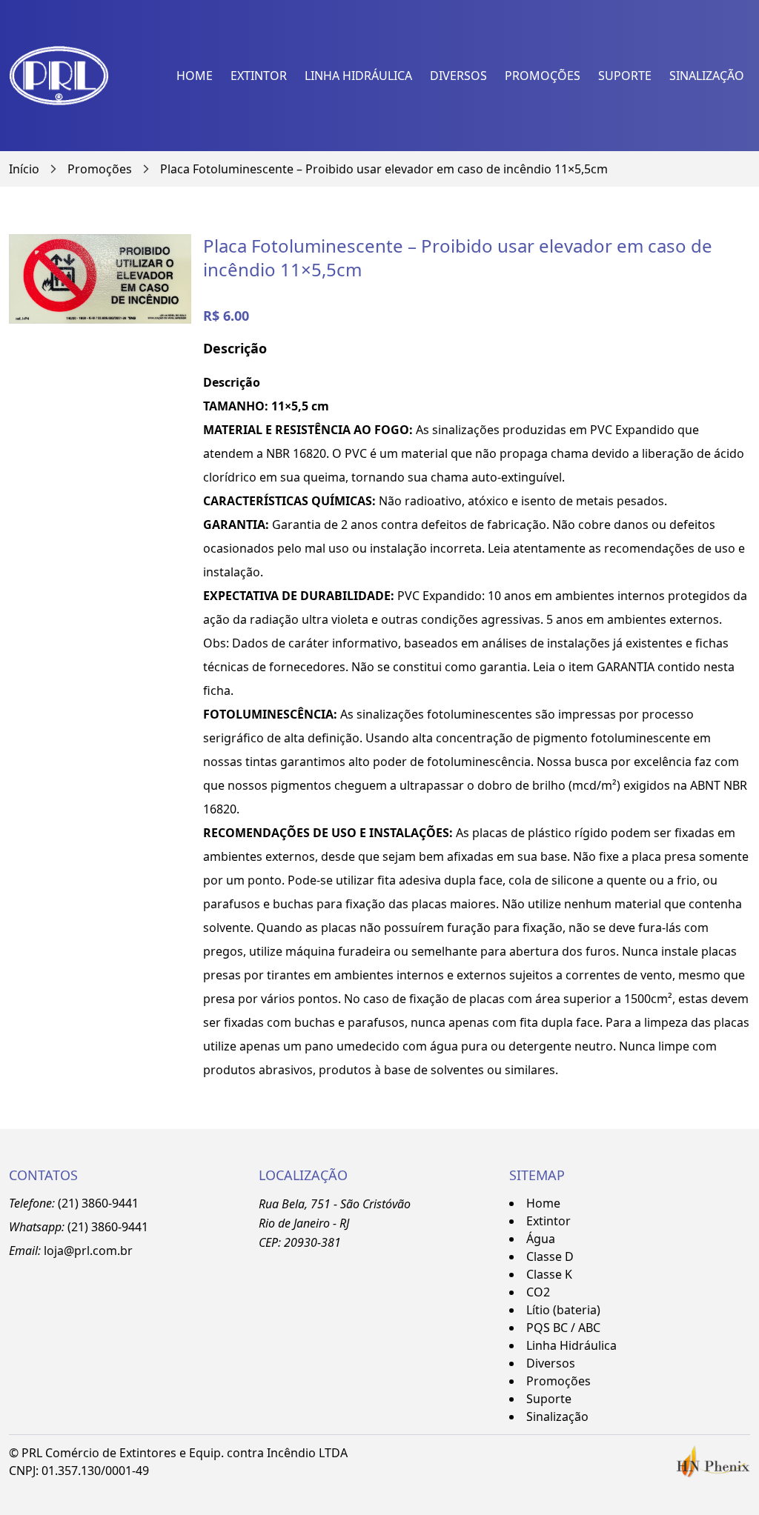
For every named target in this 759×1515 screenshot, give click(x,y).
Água (540, 1239)
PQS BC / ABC (563, 1327)
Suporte (625, 75)
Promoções (542, 75)
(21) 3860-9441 (98, 1203)
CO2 (538, 1292)
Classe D (550, 1256)
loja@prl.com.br (88, 1250)
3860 (104, 1227)
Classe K (549, 1274)
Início (24, 169)
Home (194, 75)
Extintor (259, 75)
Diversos (458, 75)
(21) (79, 1227)
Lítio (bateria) (563, 1310)
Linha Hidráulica (358, 75)
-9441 (133, 1227)
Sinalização (706, 75)
